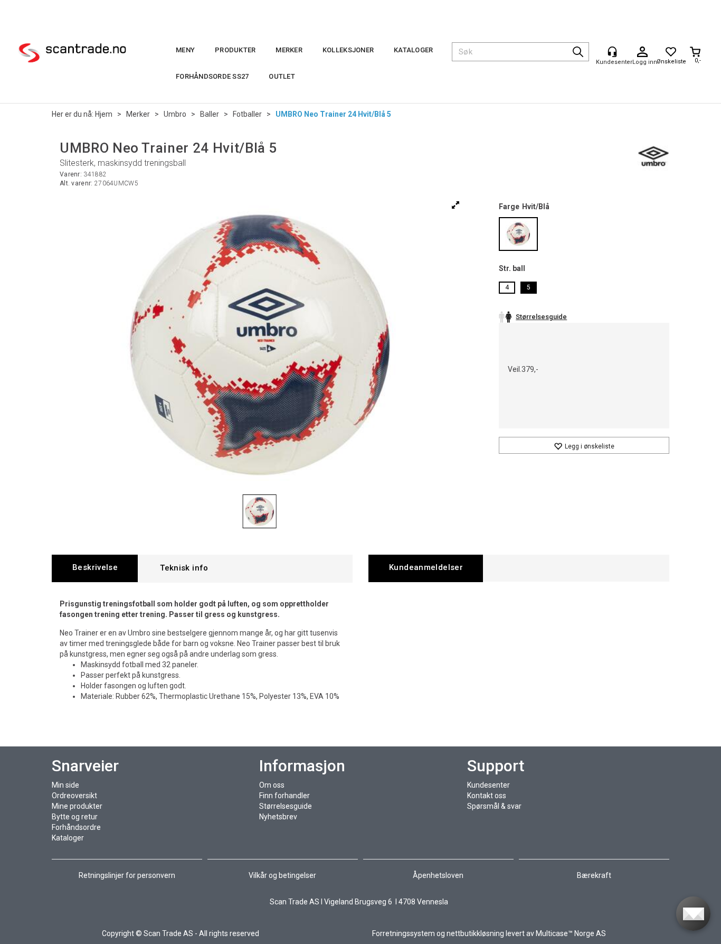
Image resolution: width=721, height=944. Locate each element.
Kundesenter (488, 785)
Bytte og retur (75, 816)
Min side (65, 785)
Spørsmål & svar (494, 806)
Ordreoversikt (74, 795)
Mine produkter (77, 806)
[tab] (95, 568)
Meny (185, 50)
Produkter (235, 50)
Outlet (282, 76)
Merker (289, 50)
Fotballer (247, 114)
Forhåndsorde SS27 (212, 76)
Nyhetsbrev (278, 816)
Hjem (103, 114)
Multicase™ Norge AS (571, 933)
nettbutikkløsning (475, 933)
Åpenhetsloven (438, 875)
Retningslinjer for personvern (128, 875)
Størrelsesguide (285, 806)
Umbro (175, 114)
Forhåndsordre (76, 827)
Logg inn (642, 52)
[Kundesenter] (612, 51)
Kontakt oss (486, 795)
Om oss (271, 785)
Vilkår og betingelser (282, 875)
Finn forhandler (284, 795)
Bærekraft (594, 875)
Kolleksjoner (348, 50)
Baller (209, 114)
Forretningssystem (403, 933)
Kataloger (413, 50)
